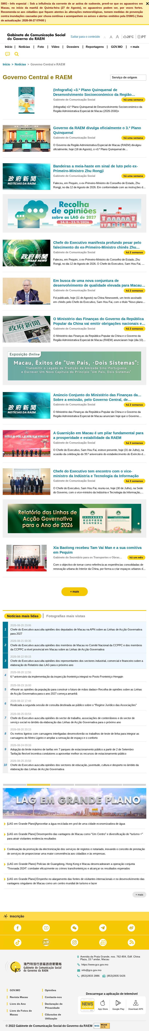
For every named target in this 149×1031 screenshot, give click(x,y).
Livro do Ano (18, 1003)
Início (6, 64)
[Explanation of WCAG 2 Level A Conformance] (102, 1025)
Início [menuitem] (8, 46)
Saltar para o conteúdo (85, 36)
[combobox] (128, 77)
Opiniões (50, 990)
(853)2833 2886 (90, 975)
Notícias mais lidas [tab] (23, 616)
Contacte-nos (53, 997)
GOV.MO (15, 990)
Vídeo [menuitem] (55, 46)
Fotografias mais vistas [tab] (65, 616)
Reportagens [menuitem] (95, 46)
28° (130, 37)
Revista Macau (19, 997)
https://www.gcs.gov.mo (94, 964)
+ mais (139, 899)
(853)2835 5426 (116, 975)
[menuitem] (24, 46)
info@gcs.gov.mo (91, 970)
